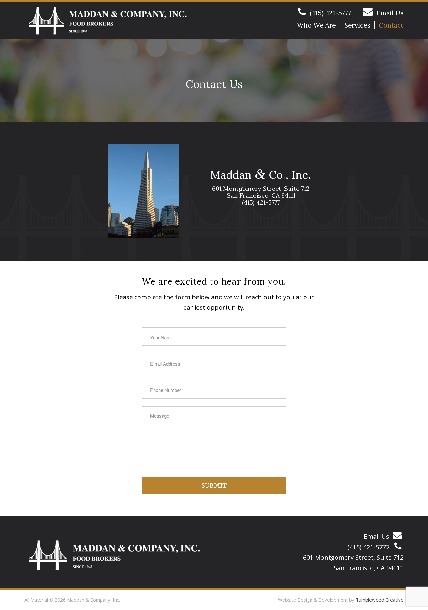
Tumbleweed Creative (380, 600)
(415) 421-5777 (330, 13)
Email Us (390, 13)
